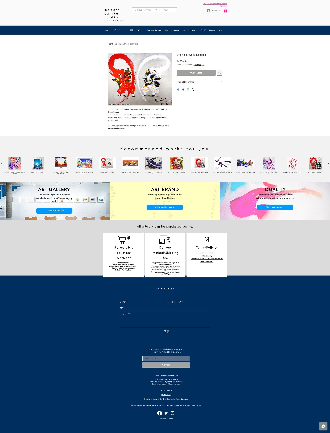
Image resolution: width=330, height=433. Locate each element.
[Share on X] (193, 89)
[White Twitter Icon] (166, 413)
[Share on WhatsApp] (188, 89)
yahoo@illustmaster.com (171, 384)
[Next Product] (328, 163)
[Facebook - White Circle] (159, 413)
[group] (165, 166)
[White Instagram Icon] (172, 413)
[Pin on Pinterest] (183, 89)
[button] (225, 10)
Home (110, 44)
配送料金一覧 (198, 65)
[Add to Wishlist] (219, 73)
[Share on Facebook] (178, 89)
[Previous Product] (1, 163)
